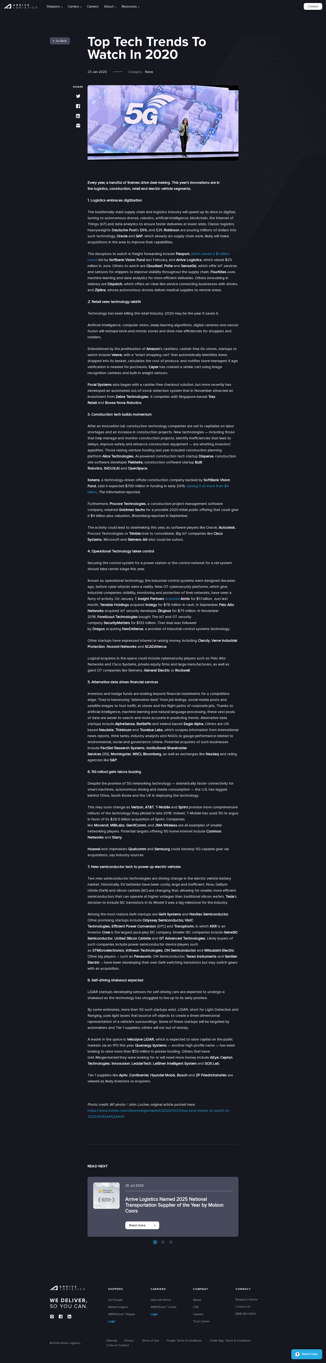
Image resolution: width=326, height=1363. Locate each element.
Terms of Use (150, 1340)
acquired (172, 599)
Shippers (115, 1289)
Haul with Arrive (161, 1300)
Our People (115, 1300)
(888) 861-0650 (245, 1314)
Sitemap (111, 1340)
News (149, 72)
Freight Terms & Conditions (184, 1340)
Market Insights (118, 1307)
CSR (195, 1307)
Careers (92, 6)
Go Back (61, 41)
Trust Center (201, 1321)
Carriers (158, 1289)
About (109, 6)
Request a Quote (246, 1299)
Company (200, 1289)
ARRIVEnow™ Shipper (121, 1314)
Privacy (129, 1340)
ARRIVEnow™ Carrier (164, 1307)
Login (111, 1321)
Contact (313, 6)
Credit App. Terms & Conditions (230, 1340)
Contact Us (242, 1307)
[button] (155, 1242)
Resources (129, 6)
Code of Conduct (117, 1345)
